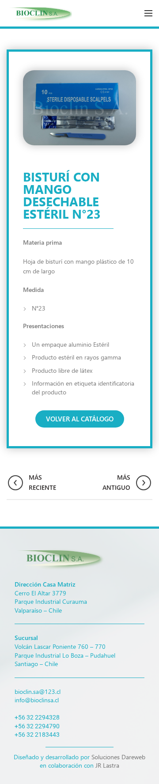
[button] (79, 419)
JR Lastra (107, 765)
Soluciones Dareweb (118, 757)
